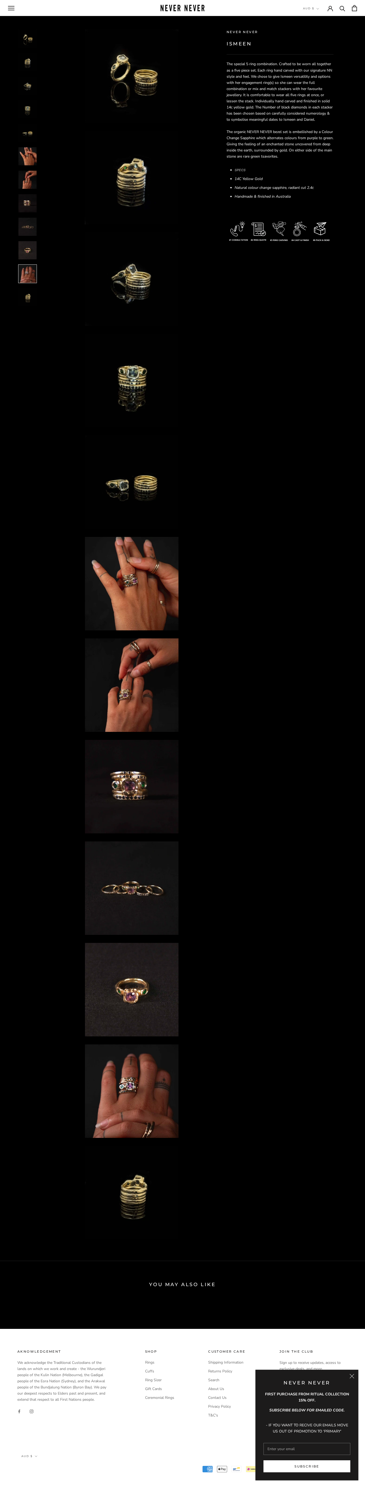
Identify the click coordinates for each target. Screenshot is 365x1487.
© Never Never (37, 1470)
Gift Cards (153, 1388)
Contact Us (217, 1397)
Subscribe (306, 1466)
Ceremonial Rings (159, 1397)
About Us (216, 1388)
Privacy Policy (219, 1406)
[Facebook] (19, 1411)
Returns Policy (220, 1371)
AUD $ (308, 8)
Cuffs (149, 1371)
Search (213, 1380)
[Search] (342, 8)
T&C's (213, 1415)
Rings (149, 1362)
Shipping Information (225, 1362)
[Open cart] (354, 8)
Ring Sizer (153, 1380)
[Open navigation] (11, 8)
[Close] (352, 1376)
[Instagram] (31, 1411)
